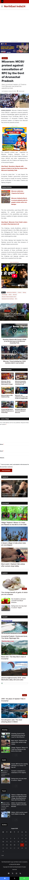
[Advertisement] (14, 24)
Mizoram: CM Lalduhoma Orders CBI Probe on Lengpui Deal (21, 397)
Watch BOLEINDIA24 (14, 262)
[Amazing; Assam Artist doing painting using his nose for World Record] (5, 736)
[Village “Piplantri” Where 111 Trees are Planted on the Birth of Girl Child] (5, 750)
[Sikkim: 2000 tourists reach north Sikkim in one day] (5, 814)
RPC (16, 298)
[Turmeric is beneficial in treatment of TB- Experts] (5, 773)
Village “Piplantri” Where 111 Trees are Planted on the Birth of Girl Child (19, 749)
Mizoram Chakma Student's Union (9, 296)
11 (6, 841)
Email (2, 451)
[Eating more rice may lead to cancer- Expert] (5, 608)
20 (14, 845)
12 (10, 841)
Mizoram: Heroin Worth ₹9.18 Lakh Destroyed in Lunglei (7, 383)
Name (2, 444)
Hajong (24, 292)
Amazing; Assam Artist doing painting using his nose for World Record (18, 735)
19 (10, 845)
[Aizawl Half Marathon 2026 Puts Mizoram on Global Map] (7, 404)
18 (6, 845)
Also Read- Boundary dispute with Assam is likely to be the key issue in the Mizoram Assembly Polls (14, 168)
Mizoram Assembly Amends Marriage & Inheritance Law (20, 383)
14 (18, 841)
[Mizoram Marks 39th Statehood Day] (7, 390)
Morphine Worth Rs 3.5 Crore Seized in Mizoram (20, 411)
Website (2, 457)
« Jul (2, 855)
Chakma (19, 292)
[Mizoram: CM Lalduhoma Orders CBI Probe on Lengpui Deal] (21, 390)
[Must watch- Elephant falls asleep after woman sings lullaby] (5, 743)
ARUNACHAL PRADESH (11, 292)
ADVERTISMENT (14, 41)
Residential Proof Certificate (8, 298)
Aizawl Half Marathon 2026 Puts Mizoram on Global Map (7, 411)
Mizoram (5, 58)
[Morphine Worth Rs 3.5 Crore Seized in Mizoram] (21, 404)
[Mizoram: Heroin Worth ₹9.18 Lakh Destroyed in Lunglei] (7, 376)
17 (3, 845)
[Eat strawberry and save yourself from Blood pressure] (5, 601)
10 (3, 841)
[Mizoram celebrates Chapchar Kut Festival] (5, 193)
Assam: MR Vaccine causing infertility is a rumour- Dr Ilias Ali (19, 765)
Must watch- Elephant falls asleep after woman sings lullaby (19, 742)
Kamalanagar (4, 294)
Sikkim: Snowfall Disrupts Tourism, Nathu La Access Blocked (19, 804)
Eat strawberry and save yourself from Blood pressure (18, 600)
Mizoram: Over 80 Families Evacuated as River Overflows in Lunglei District (14, 315)
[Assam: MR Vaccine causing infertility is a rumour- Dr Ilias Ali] (5, 766)
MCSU (10, 294)
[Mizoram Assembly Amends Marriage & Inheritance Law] (21, 376)
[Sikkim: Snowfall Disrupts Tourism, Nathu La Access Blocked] (5, 806)
